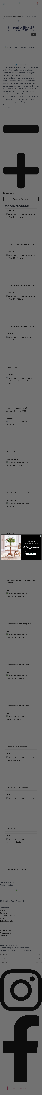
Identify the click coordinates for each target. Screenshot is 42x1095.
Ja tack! (31, 553)
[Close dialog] (40, 536)
